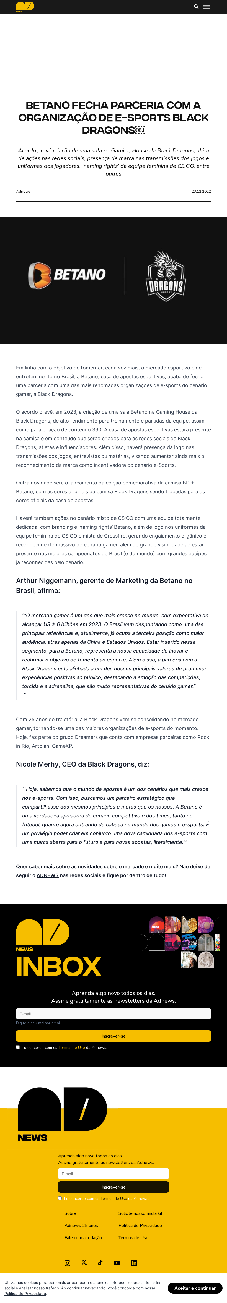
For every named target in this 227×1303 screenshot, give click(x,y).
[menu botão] (206, 6)
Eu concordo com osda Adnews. (64, 1047)
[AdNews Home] (25, 7)
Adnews (23, 191)
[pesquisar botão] (196, 7)
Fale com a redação (83, 1238)
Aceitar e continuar (195, 1288)
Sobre (70, 1213)
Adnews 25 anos (81, 1226)
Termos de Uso (71, 1047)
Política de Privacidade (140, 1226)
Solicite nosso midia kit (140, 1213)
